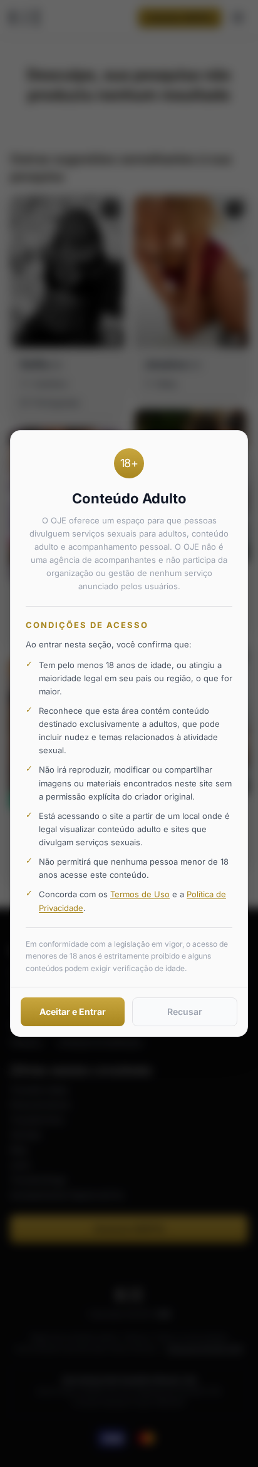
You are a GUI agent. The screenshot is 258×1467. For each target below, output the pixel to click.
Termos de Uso (140, 894)
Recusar (184, 1011)
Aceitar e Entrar (72, 1011)
